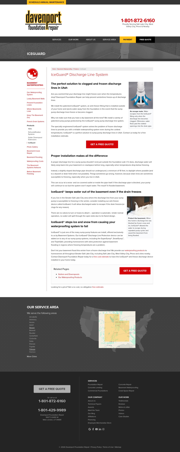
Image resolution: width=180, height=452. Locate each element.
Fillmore (32, 349)
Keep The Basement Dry (35, 116)
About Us (90, 39)
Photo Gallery (32, 147)
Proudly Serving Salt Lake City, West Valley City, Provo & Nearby (137, 25)
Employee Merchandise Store (99, 423)
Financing (92, 419)
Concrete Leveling (95, 387)
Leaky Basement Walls (36, 99)
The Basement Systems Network (34, 166)
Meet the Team (94, 410)
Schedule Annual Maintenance (46, 2)
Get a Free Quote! (102, 144)
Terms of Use (108, 447)
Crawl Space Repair (126, 390)
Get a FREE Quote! (135, 271)
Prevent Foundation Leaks (34, 104)
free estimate (97, 287)
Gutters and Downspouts (68, 274)
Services (56, 39)
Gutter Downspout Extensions (35, 139)
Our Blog (91, 413)
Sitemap (118, 447)
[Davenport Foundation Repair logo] (43, 20)
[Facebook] (93, 429)
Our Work (73, 39)
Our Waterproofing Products (70, 277)
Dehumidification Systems (34, 133)
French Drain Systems (35, 121)
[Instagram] (103, 429)
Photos (121, 410)
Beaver (32, 327)
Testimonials (123, 400)
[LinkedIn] (99, 429)
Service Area (109, 39)
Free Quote (145, 39)
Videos (121, 413)
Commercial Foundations (98, 390)
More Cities (32, 356)
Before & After (124, 407)
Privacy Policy (96, 447)
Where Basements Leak (34, 110)
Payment (127, 39)
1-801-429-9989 (52, 410)
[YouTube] (96, 429)
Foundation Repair (95, 384)
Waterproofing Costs (35, 161)
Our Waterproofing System (34, 93)
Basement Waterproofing (35, 84)
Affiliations (92, 416)
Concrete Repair (125, 384)
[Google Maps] (89, 429)
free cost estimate (101, 256)
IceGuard (31, 143)
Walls (30, 129)
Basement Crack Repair (33, 152)
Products (30, 125)
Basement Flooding (34, 157)
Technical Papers (94, 404)
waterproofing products (135, 250)
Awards (91, 407)
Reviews (122, 404)
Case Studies (124, 416)
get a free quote (52, 389)
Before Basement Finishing (34, 172)
